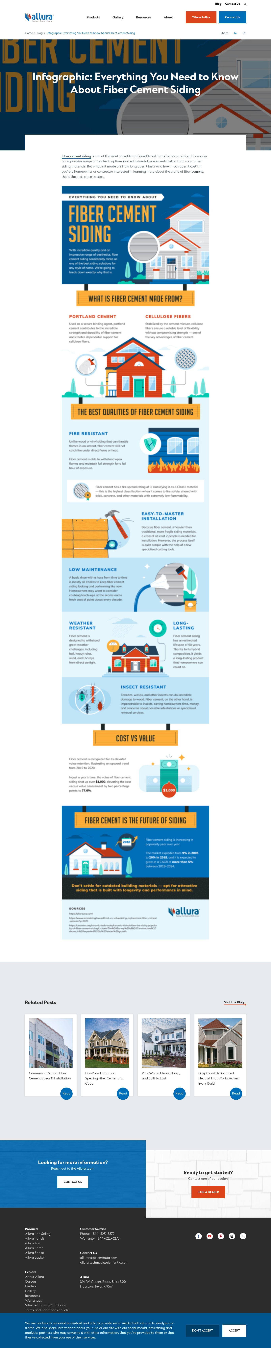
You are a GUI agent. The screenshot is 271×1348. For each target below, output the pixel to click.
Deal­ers (30, 1286)
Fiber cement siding (76, 156)
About (168, 17)
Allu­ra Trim (33, 1243)
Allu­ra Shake (34, 1253)
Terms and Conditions (45, 1305)
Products (93, 17)
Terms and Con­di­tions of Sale (47, 1310)
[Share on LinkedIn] (235, 33)
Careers (31, 1282)
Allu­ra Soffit (34, 1248)
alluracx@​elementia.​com (98, 1258)
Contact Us (232, 4)
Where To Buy (201, 17)
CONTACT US (73, 1182)
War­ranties (33, 1301)
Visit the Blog (234, 1002)
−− (104, 1234)
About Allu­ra (34, 1277)
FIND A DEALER (208, 1192)
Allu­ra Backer (35, 1258)
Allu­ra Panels (34, 1239)
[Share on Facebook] (244, 33)
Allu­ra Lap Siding (38, 1234)
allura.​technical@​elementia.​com (104, 1263)
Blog (218, 4)
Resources (143, 17)
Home (29, 33)
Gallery (117, 17)
